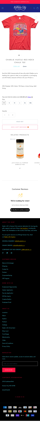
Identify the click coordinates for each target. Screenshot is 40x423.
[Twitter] (7, 253)
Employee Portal (6, 302)
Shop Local (5, 331)
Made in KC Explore (9, 237)
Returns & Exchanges (8, 263)
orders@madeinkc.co (19, 245)
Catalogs (4, 325)
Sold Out (19, 121)
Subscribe (9, 370)
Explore (4, 319)
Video (4, 340)
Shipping (4, 266)
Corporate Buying (7, 275)
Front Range (5, 334)
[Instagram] (11, 253)
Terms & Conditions (7, 343)
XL (25, 103)
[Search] (34, 8)
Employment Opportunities (9, 287)
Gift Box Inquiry (6, 296)
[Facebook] (3, 253)
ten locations (24, 228)
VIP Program (5, 278)
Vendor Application (7, 290)
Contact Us (5, 269)
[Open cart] (37, 8)
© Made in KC (20, 397)
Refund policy (6, 337)
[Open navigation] (3, 8)
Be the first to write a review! (20, 210)
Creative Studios (6, 299)
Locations (4, 312)
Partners (4, 272)
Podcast (4, 322)
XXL (30, 103)
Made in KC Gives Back (8, 328)
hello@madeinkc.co (20, 241)
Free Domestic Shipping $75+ (20, 2)
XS (4, 103)
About (3, 315)
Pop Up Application (7, 293)
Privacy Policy (6, 346)
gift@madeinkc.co (26, 249)
